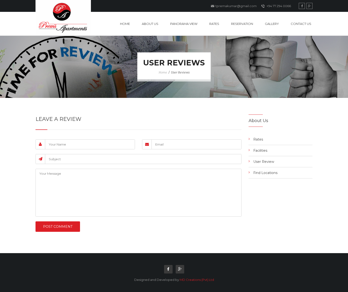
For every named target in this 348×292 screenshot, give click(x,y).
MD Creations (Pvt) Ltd (197, 280)
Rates (214, 24)
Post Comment (57, 226)
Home (125, 24)
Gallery (272, 24)
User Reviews (180, 72)
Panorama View (183, 24)
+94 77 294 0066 (278, 6)
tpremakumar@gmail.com (236, 6)
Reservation (242, 24)
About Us (150, 24)
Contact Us (301, 24)
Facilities (260, 150)
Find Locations (265, 173)
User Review (263, 162)
